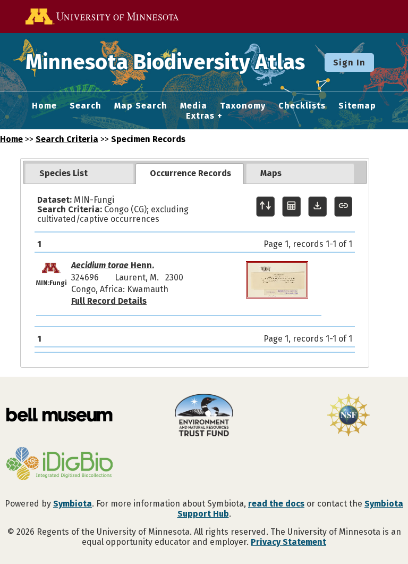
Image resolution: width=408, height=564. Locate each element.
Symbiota (72, 504)
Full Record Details (109, 301)
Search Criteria (67, 139)
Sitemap (357, 106)
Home (44, 106)
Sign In (349, 62)
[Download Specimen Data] (317, 206)
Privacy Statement (288, 542)
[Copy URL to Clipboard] (343, 206)
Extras (200, 116)
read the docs (276, 504)
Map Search (140, 106)
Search (85, 106)
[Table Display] (291, 206)
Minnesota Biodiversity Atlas (165, 62)
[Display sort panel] (265, 206)
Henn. (112, 265)
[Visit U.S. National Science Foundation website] (348, 416)
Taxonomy (243, 106)
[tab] (79, 173)
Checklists (302, 106)
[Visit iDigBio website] (59, 464)
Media (193, 106)
